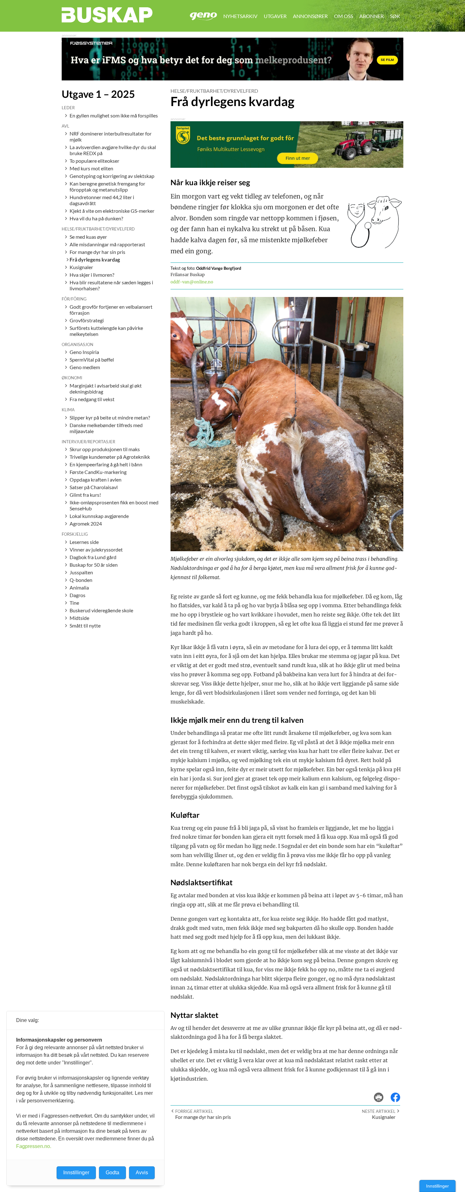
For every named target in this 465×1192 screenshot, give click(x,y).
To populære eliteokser (94, 161)
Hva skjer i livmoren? (92, 275)
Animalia (79, 587)
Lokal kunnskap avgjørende (99, 516)
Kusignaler (81, 267)
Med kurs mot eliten (91, 168)
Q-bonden (81, 580)
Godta (112, 1172)
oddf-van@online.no (191, 282)
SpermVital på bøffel (92, 359)
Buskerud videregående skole (101, 610)
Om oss (343, 16)
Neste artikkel (378, 1111)
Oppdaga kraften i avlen (95, 479)
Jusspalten (81, 572)
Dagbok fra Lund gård (93, 557)
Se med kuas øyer (88, 237)
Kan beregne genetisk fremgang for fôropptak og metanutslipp (107, 186)
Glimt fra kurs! (85, 495)
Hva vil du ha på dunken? (96, 218)
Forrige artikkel (194, 1111)
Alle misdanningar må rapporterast (107, 244)
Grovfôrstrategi (87, 320)
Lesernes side (84, 542)
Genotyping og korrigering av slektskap (112, 176)
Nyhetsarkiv (240, 16)
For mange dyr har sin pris (97, 252)
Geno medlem (85, 367)
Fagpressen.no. (33, 1146)
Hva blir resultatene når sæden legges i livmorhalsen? (111, 285)
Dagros (77, 595)
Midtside (79, 618)
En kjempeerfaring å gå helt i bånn (106, 464)
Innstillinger (437, 1186)
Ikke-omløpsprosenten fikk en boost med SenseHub (114, 505)
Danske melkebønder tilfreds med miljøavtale (106, 428)
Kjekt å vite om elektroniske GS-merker (112, 211)
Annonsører (310, 16)
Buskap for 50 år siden (94, 565)
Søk (395, 16)
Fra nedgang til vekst (92, 399)
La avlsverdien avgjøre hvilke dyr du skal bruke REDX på (113, 150)
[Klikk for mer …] (232, 78)
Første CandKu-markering (98, 472)
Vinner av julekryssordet (96, 549)
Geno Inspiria (84, 352)
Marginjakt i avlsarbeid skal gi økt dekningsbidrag (106, 388)
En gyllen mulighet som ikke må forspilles (114, 115)
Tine (74, 603)
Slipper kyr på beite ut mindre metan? (110, 417)
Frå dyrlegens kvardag (95, 259)
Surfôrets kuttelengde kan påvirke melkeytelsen (106, 331)
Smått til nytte (85, 625)
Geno (203, 16)
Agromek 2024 (86, 523)
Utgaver (275, 16)
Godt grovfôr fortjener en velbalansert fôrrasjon (111, 310)
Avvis (142, 1172)
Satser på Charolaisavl (94, 487)
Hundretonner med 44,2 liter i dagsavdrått (102, 200)
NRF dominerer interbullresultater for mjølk (111, 136)
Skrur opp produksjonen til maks (105, 449)
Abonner (371, 16)
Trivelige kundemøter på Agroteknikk (110, 457)
